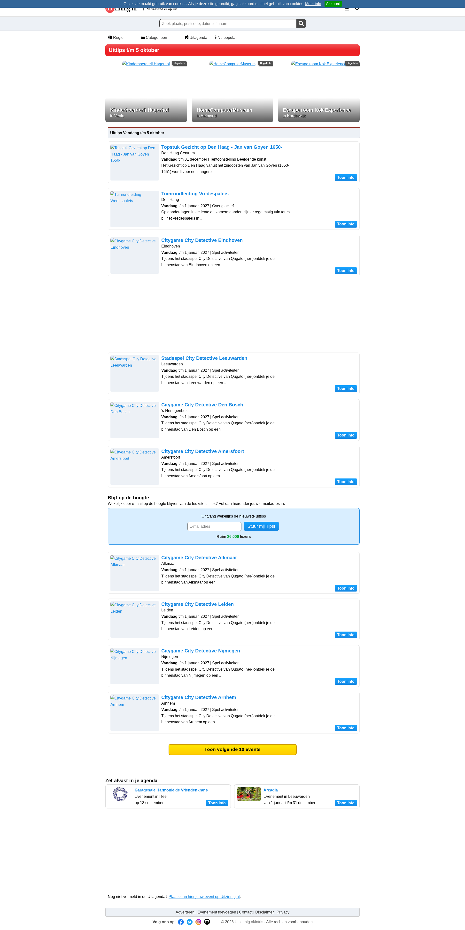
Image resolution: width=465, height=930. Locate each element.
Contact (245, 912)
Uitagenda (197, 37)
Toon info (346, 177)
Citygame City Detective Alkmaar (199, 557)
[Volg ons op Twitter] (189, 922)
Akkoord (333, 4)
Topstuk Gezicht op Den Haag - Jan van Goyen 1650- (221, 147)
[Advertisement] (234, 315)
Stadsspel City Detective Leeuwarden (204, 358)
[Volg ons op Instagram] (198, 922)
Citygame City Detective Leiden (197, 604)
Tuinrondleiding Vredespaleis (195, 193)
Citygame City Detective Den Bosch (202, 404)
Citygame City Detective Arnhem (198, 697)
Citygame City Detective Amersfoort (202, 451)
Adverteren (185, 912)
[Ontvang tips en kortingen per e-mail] (207, 922)
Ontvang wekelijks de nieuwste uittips (234, 516)
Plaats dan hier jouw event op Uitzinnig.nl (204, 897)
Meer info (313, 4)
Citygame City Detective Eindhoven (202, 240)
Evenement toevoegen (216, 912)
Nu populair (227, 37)
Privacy (283, 912)
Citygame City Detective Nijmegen (200, 650)
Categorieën (156, 37)
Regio (118, 37)
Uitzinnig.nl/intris (249, 922)
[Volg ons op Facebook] (181, 922)
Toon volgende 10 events (232, 749)
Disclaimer (264, 912)
